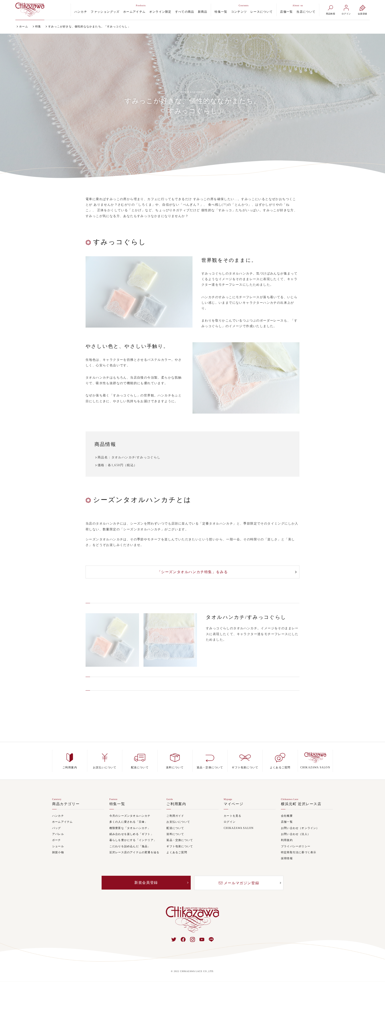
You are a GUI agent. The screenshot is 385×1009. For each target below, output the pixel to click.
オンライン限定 (160, 11)
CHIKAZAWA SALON (239, 828)
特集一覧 (221, 11)
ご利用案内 (176, 804)
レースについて (261, 11)
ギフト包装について (179, 846)
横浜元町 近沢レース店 (301, 804)
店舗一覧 (286, 11)
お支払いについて (178, 821)
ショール (58, 846)
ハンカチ (80, 11)
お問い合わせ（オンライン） (300, 828)
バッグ (56, 828)
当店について (305, 11)
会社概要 (287, 815)
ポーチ (56, 840)
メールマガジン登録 (241, 883)
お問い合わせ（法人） (295, 834)
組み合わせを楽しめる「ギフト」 (131, 834)
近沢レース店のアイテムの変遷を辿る (134, 852)
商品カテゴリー (66, 804)
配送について (175, 828)
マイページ (233, 804)
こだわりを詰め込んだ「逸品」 (130, 846)
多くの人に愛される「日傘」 (128, 821)
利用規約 (287, 840)
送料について (175, 834)
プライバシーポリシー (295, 846)
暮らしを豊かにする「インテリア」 (132, 840)
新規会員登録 (146, 882)
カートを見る (232, 815)
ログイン (230, 821)
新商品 (202, 11)
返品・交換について (179, 840)
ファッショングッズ (105, 11)
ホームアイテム (134, 11)
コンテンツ (239, 11)
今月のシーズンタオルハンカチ (130, 815)
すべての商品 (184, 11)
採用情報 (287, 858)
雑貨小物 (58, 852)
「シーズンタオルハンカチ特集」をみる (192, 572)
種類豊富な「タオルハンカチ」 (130, 828)
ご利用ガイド (175, 815)
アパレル (58, 834)
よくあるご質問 (176, 852)
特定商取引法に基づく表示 (298, 852)
